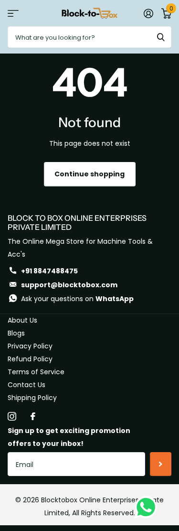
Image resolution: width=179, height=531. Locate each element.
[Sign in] (148, 13)
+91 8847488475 (49, 271)
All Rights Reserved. (103, 513)
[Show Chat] (148, 507)
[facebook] (33, 416)
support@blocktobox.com (69, 285)
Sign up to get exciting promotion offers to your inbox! (69, 437)
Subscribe (160, 464)
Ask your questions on (77, 298)
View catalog (13, 13)
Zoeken (160, 37)
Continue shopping (89, 174)
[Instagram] (12, 416)
